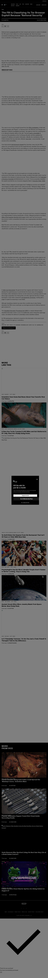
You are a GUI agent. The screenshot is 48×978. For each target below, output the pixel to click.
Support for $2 (25, 495)
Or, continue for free (25, 502)
